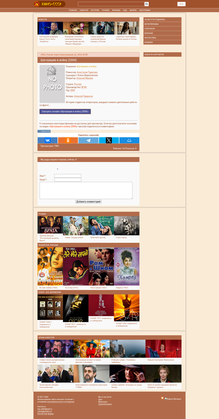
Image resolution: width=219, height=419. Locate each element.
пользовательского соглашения (60, 401)
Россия (49, 54)
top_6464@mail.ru (45, 409)
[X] (109, 140)
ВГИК (85, 54)
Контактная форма (46, 414)
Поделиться (45, 131)
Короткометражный (63, 54)
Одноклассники (105, 404)
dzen (100, 399)
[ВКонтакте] (48, 140)
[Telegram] (88, 140)
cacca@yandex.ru (45, 411)
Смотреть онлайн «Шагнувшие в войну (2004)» (65, 111)
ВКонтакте (102, 401)
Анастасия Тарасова (87, 72)
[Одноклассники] (68, 140)
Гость (181, 4)
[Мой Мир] (129, 140)
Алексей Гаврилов (83, 96)
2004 (43, 54)
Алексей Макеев (84, 78)
